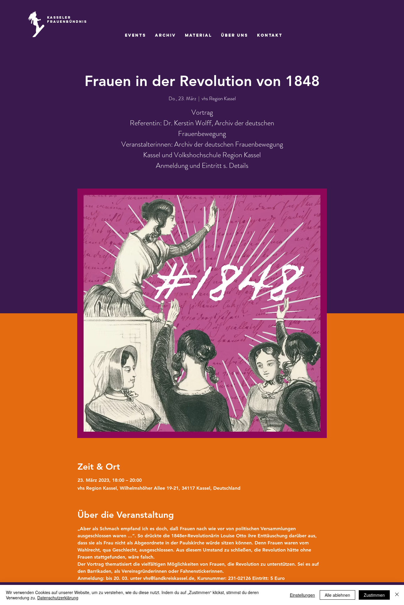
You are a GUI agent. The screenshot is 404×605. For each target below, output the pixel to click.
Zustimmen (374, 595)
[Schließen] (396, 595)
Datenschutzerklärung (57, 598)
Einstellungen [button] (302, 595)
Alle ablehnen (337, 595)
